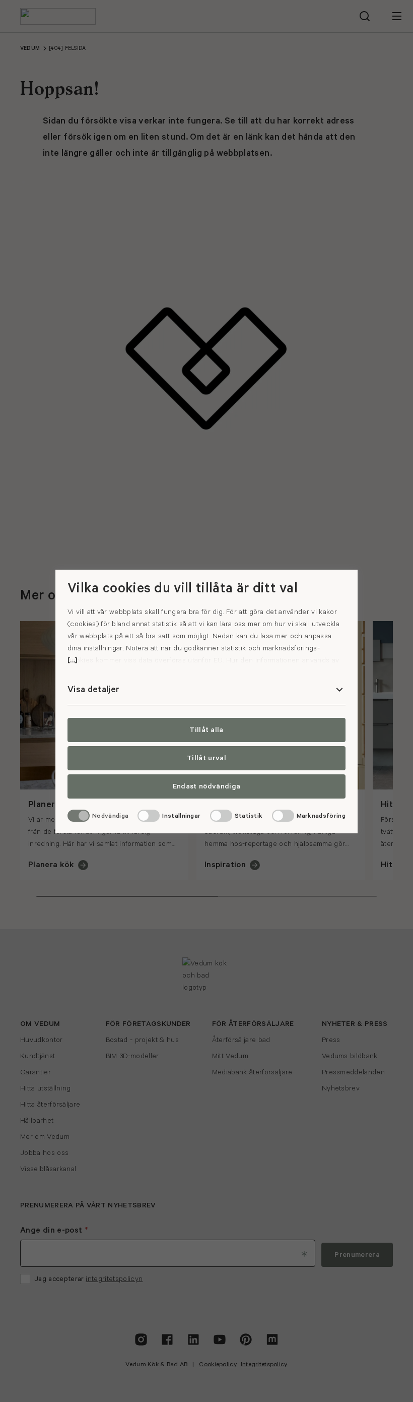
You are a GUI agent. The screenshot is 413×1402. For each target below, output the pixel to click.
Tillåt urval (206, 758)
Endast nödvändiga (206, 786)
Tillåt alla (206, 730)
